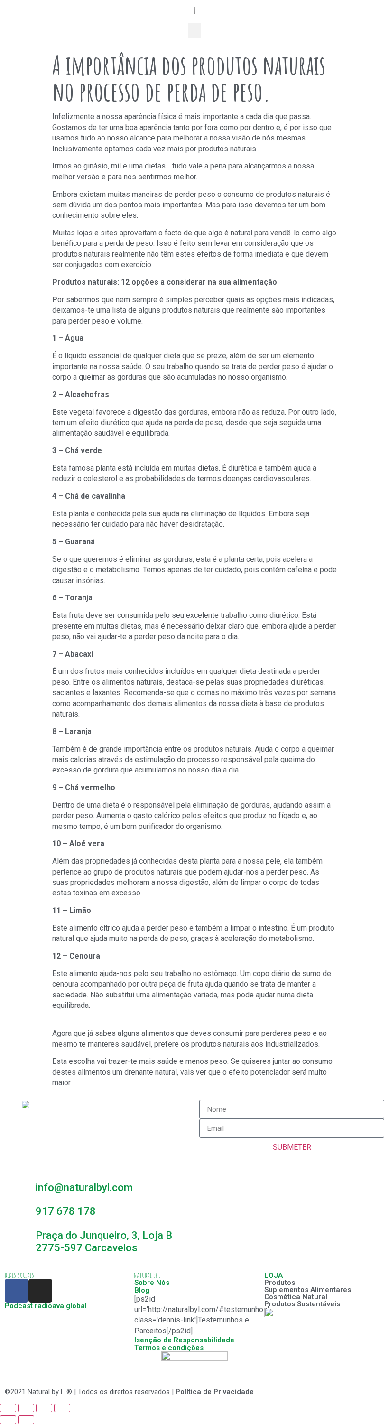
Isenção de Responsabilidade (184, 1340)
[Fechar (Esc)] (8, 1408)
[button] (194, 30)
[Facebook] (16, 1291)
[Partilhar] (26, 1408)
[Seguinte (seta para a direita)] (26, 1419)
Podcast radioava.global (46, 1306)
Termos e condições (169, 1347)
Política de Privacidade (215, 1391)
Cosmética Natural (295, 1297)
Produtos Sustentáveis (302, 1304)
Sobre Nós (151, 1282)
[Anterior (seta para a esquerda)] (8, 1419)
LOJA (273, 1275)
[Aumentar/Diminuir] (62, 1408)
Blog (141, 1290)
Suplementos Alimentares (307, 1289)
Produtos (279, 1282)
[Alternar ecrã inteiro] (44, 1408)
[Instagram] (40, 1291)
